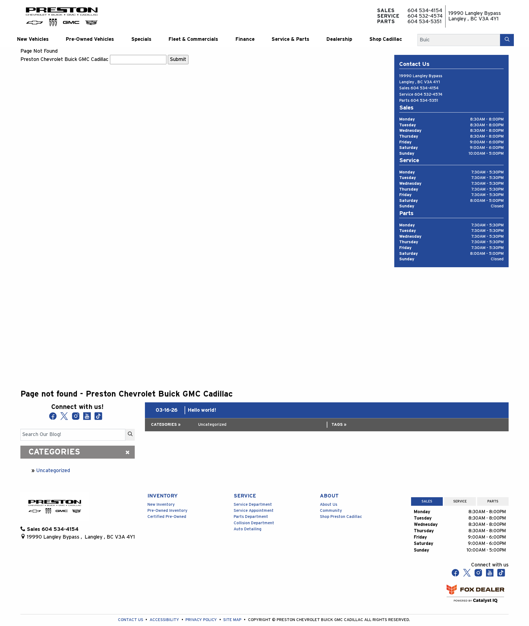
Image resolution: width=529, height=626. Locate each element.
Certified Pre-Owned (166, 517)
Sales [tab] (427, 501)
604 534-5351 (424, 100)
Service (245, 496)
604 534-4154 (425, 88)
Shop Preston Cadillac (341, 517)
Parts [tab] (492, 501)
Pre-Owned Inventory (167, 511)
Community (331, 511)
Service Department (253, 504)
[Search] (507, 40)
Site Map (232, 620)
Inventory (162, 496)
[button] (32, 39)
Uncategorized (53, 470)
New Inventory (161, 504)
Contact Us (131, 620)
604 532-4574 (428, 94)
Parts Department (251, 517)
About (329, 496)
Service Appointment (254, 511)
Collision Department (254, 523)
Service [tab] (460, 501)
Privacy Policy (201, 620)
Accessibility (165, 620)
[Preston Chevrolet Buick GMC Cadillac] (61, 16)
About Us (328, 504)
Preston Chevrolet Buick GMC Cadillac (64, 59)
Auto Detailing (247, 529)
